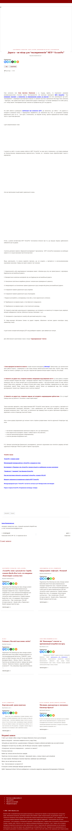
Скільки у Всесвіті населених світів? (16, 641)
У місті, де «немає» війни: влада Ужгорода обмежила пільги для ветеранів (24, 738)
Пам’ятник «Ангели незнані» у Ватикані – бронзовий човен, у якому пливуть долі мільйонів (28, 756)
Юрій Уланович (7, 644)
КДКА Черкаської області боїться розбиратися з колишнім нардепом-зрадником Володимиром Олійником (33, 769)
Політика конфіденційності (14, 798)
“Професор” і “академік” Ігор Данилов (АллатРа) (18, 471)
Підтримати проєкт (11, 804)
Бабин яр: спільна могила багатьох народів (14, 753)
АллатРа (7, 513)
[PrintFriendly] (10, 62)
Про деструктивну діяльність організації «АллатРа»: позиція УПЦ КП (25, 475)
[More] (17, 62)
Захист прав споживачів (46, 638)
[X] (12, 62)
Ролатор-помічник (7, 751)
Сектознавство (55, 49)
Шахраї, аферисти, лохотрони (58, 702)
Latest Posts (13, 66)
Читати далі (5, 607)
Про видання (10, 800)
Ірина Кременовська (36, 55)
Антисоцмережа (44, 568)
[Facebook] (5, 62)
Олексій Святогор (45, 710)
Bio (6, 66)
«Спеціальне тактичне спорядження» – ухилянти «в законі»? (19, 748)
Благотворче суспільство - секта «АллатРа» (25, 49)
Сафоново (67, 534)
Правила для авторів (12, 802)
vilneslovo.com (44, 646)
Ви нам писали (41, 49)
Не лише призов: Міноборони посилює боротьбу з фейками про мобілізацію (24, 758)
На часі (48, 49)
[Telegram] (7, 62)
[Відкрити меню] (69, 1)
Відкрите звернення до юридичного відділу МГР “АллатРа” (21, 479)
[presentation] (17, 554)
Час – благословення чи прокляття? (12, 764)
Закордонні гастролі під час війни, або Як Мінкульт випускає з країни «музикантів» (26, 745)
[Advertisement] (36, 82)
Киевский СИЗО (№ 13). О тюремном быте (14, 534)
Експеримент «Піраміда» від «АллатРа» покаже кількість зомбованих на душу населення (31, 467)
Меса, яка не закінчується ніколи (11, 761)
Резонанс (46, 702)
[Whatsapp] (15, 62)
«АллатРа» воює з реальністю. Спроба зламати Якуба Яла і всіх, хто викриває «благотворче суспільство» (17, 573)
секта (12, 513)
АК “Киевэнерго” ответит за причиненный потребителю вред (52, 642)
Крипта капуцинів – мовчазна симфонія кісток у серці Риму (19, 740)
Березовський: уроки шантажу (14, 705)
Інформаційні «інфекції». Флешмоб (53, 570)
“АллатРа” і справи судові (11, 459)
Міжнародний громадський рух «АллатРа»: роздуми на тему (22, 463)
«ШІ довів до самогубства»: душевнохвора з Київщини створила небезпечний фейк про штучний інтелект (33, 743)
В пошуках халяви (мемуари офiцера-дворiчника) (16, 766)
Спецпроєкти (57, 568)
